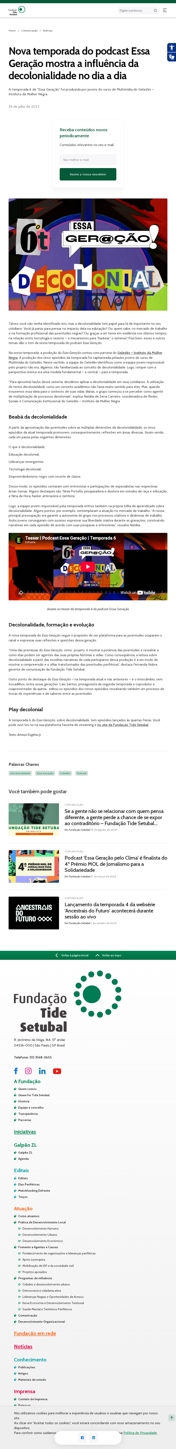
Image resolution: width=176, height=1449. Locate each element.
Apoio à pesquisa (34, 1259)
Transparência (28, 1113)
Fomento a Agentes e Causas (38, 1247)
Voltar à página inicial (74, 955)
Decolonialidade (20, 773)
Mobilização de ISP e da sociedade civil (48, 1265)
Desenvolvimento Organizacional (41, 1321)
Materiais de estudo (32, 1379)
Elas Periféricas (29, 1184)
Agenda (23, 1158)
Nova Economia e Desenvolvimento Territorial (53, 1302)
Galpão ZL (25, 1152)
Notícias (47, 30)
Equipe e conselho (31, 1107)
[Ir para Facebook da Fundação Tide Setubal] (16, 1073)
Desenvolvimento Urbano (40, 1234)
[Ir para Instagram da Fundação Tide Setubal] (28, 1073)
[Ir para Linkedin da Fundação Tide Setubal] (42, 1073)
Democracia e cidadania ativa (42, 1290)
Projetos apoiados (35, 1271)
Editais (23, 1178)
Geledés (65, 773)
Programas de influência (35, 1278)
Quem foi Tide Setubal (34, 1095)
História (23, 1101)
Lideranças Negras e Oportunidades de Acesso (53, 1296)
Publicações (26, 1367)
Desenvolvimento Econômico (43, 1240)
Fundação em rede (35, 1333)
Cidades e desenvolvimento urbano (46, 1284)
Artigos (23, 1373)
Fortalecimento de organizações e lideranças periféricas (59, 1253)
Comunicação (27, 1315)
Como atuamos (28, 1216)
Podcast (81, 773)
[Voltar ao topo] (171, 1417)
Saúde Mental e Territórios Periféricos (47, 1309)
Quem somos (27, 1088)
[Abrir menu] (164, 10)
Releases (24, 1405)
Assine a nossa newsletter (88, 174)
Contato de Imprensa (32, 1399)
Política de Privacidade (140, 1433)
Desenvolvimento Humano (41, 1228)
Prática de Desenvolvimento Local (42, 1222)
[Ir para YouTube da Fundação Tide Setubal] (57, 1073)
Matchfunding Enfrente (34, 1190)
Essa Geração (45, 773)
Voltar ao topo (111, 955)
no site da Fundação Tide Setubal (122, 725)
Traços (23, 1196)
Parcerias (24, 1119)
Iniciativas (25, 1131)
